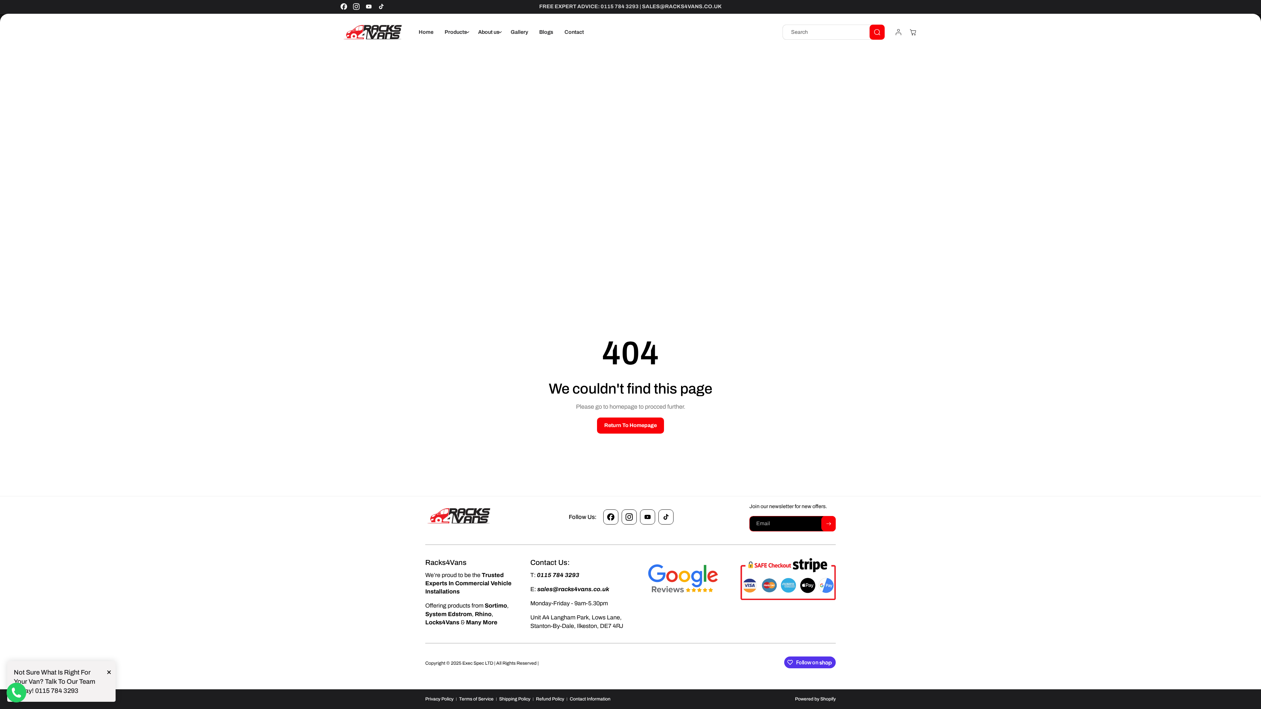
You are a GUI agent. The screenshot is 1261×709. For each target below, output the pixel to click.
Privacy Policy (439, 699)
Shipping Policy (514, 699)
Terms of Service (476, 699)
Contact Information (590, 699)
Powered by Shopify (815, 699)
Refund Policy (550, 699)
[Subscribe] (828, 523)
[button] (456, 32)
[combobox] (833, 32)
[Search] (877, 32)
